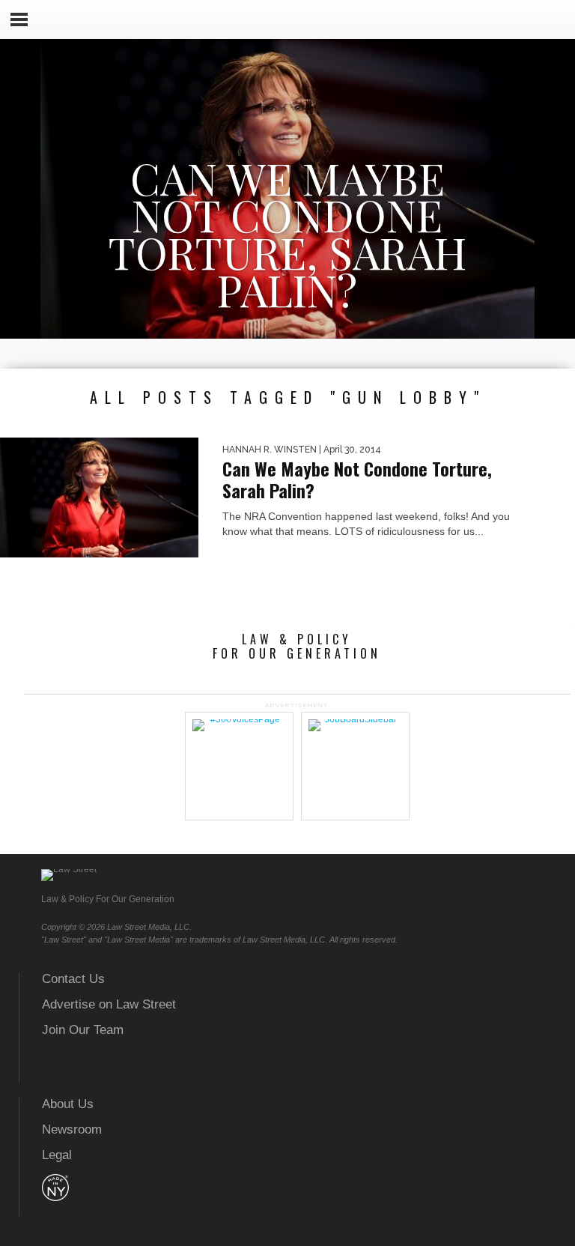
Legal (57, 1155)
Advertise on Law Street (109, 1004)
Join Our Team (83, 1030)
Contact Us (73, 979)
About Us (68, 1104)
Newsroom (72, 1129)
